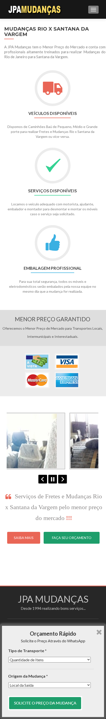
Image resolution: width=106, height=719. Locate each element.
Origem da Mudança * (28, 676)
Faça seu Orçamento (71, 538)
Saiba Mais (24, 538)
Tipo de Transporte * (27, 650)
